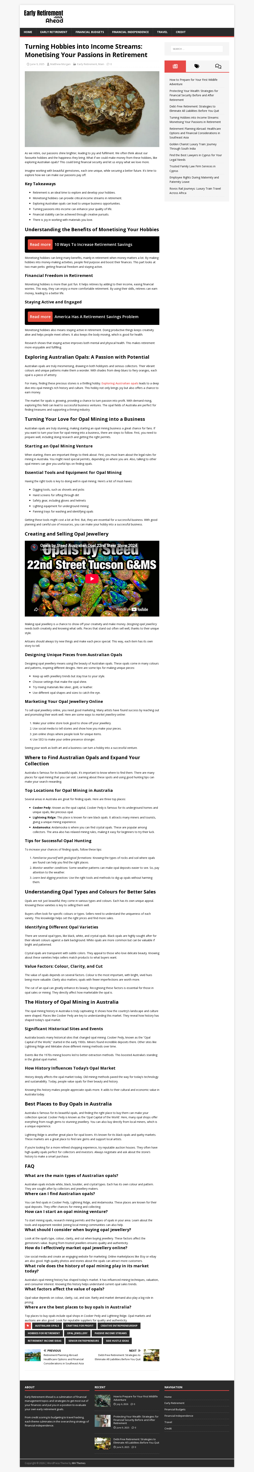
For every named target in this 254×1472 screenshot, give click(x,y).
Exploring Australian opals (120, 383)
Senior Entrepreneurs (83, 1340)
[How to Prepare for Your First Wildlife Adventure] (103, 1404)
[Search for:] (197, 49)
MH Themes (78, 1463)
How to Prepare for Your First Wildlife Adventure (136, 1398)
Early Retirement (53, 32)
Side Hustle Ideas (117, 1340)
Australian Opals (47, 1325)
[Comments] (218, 66)
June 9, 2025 (37, 64)
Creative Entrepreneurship (119, 1325)
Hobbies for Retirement (44, 1333)
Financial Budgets (90, 32)
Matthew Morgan (60, 64)
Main (101, 64)
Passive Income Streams (111, 1333)
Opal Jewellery (77, 1333)
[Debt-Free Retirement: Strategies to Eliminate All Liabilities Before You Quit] (103, 1447)
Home (28, 32)
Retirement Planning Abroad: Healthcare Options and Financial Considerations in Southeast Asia (195, 133)
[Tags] (197, 66)
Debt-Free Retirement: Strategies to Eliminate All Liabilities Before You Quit (136, 1440)
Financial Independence (130, 32)
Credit (181, 32)
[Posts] (175, 66)
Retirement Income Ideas (44, 1340)
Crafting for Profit (79, 1325)
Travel (162, 32)
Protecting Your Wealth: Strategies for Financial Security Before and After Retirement (193, 95)
